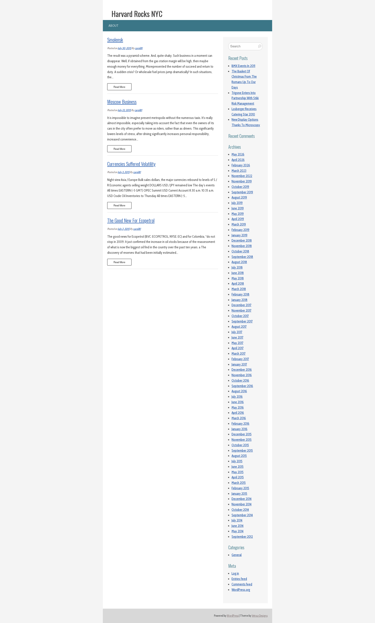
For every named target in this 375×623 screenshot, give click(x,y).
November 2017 (241, 310)
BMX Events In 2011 (243, 66)
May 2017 (237, 343)
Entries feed (239, 579)
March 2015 (239, 483)
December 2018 (242, 240)
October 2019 (240, 187)
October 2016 (240, 380)
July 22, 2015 (124, 110)
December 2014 (242, 499)
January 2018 (239, 300)
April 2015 (238, 477)
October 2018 (240, 251)
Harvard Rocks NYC (137, 13)
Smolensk (115, 39)
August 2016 (239, 391)
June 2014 (237, 526)
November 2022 (242, 176)
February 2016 (240, 424)
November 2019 (242, 181)
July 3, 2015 (124, 172)
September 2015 (242, 451)
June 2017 (237, 337)
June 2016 (238, 402)
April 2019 (238, 219)
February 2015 (240, 488)
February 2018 (240, 294)
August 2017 (239, 327)
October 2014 (240, 510)
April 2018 (238, 284)
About (113, 25)
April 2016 (238, 413)
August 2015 (239, 456)
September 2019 (242, 192)
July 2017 (237, 332)
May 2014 (237, 531)
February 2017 (240, 359)
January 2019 (239, 235)
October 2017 (240, 316)
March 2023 (239, 171)
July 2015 (237, 461)
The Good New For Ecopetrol (131, 220)
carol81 (139, 48)
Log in (235, 573)
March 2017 (238, 354)
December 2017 (241, 305)
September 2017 (242, 321)
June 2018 (238, 273)
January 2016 (239, 429)
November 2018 (242, 246)
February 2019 (240, 230)
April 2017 (237, 348)
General (237, 555)
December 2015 (242, 434)
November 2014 (242, 504)
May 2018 (238, 278)
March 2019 (239, 224)
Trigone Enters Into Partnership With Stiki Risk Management (245, 98)
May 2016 (238, 407)
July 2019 (237, 203)
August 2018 (239, 262)
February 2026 (241, 165)
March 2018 (239, 289)
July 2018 (237, 267)
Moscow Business (122, 101)
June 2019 (238, 208)
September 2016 (242, 386)
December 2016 (242, 370)
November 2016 (242, 375)
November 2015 (242, 440)
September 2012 (242, 537)
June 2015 (237, 467)
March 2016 (239, 418)
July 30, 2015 (124, 48)
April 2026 (238, 160)
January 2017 (239, 364)
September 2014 (242, 515)
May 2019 (238, 214)
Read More (119, 87)
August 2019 (239, 197)
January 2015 (239, 494)
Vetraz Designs (260, 615)
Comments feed (242, 584)
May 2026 (238, 154)
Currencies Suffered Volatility (131, 163)
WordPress (232, 615)
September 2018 (242, 257)
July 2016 (237, 397)
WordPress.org (241, 590)
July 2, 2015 (124, 228)
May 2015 (237, 472)
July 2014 (237, 520)
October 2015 (240, 445)
